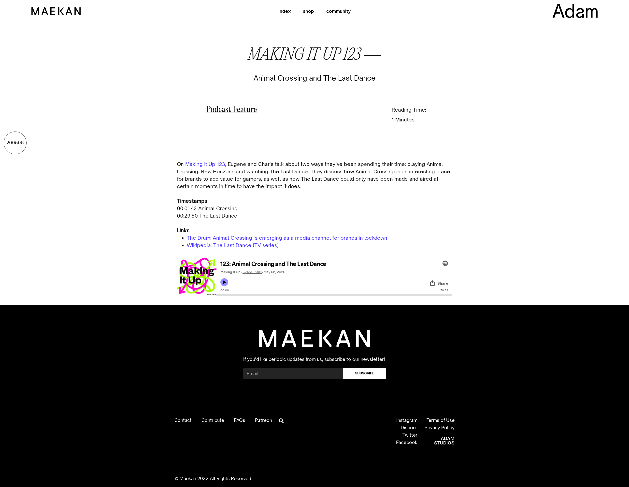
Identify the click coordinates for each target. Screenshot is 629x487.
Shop (308, 11)
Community (338, 11)
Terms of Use (441, 420)
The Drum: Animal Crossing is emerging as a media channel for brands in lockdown (287, 238)
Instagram (406, 420)
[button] (281, 420)
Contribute (212, 420)
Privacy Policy (440, 427)
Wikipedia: (200, 245)
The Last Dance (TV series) (246, 245)
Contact (183, 420)
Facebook (406, 442)
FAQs (239, 420)
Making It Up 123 (205, 164)
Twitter (409, 435)
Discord (409, 427)
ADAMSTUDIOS (444, 440)
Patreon (263, 420)
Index (284, 11)
